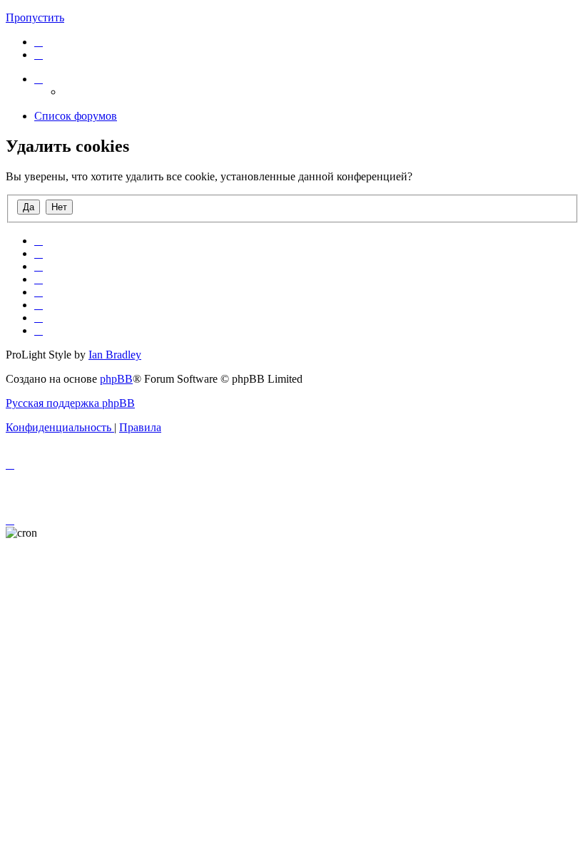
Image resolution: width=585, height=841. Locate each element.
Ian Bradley (114, 355)
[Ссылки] (38, 79)
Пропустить (35, 17)
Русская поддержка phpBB (70, 403)
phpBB (116, 379)
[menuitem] (38, 42)
